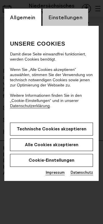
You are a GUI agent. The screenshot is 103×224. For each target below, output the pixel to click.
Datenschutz (81, 172)
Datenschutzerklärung (30, 105)
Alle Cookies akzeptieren (51, 144)
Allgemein (22, 17)
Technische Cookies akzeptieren (51, 129)
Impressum (55, 172)
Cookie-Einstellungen (51, 160)
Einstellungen (65, 17)
